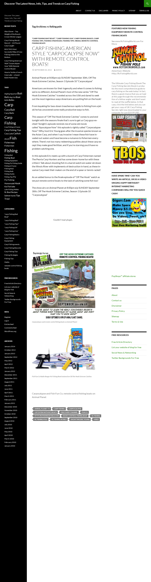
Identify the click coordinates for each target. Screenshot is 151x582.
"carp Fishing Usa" (65, 38)
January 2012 (9, 371)
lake (13, 186)
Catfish (16, 133)
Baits (7, 97)
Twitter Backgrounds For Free (125, 358)
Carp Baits (9, 113)
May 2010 (8, 432)
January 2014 (9, 346)
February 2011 (10, 400)
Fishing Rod (9, 168)
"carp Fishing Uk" (11, 227)
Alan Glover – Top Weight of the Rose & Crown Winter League (12, 34)
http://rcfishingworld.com (47, 416)
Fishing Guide (17, 163)
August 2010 (9, 421)
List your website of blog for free (126, 347)
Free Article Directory (122, 342)
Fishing (11, 150)
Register (7, 317)
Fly (14, 176)
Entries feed (9, 324)
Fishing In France (10, 166)
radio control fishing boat (75, 416)
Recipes (14, 192)
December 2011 (10, 375)
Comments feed (10, 328)
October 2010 (9, 414)
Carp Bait (9, 109)
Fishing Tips (68, 41)
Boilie (6, 100)
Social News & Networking (124, 352)
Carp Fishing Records (12, 248)
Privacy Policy (118, 11)
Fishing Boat (9, 158)
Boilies (11, 100)
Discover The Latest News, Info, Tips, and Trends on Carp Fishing (41, 3)
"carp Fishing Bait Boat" (43, 38)
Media (78, 41)
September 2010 (10, 417)
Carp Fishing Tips (12, 130)
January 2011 (9, 403)
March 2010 (9, 439)
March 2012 (9, 368)
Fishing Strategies (53, 41)
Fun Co (85, 412)
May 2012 (8, 360)
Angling (7, 94)
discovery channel (69, 412)
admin (59, 70)
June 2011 (8, 389)
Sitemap (132, 11)
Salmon (7, 195)
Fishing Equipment (11, 161)
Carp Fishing (59, 409)
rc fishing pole (41, 419)
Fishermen (9, 145)
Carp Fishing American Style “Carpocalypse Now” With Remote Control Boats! (65, 56)
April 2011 (8, 392)
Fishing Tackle (9, 174)
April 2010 (8, 435)
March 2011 (9, 396)
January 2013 (9, 353)
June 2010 (8, 428)
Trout (7, 199)
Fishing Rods (8, 171)
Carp (8, 104)
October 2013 (9, 350)
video (96, 419)
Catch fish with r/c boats (46, 412)
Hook (17, 183)
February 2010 (10, 442)
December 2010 (10, 407)
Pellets (16, 189)
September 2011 (10, 378)
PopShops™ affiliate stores (124, 276)
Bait (19, 93)
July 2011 (8, 385)
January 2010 (9, 446)
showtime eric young (80, 419)
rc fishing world (59, 419)
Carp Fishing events (11, 244)
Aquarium (13, 94)
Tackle (13, 196)
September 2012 (10, 357)
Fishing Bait (8, 155)
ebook (6, 139)
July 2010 (8, 424)
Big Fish (12, 97)
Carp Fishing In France (12, 127)
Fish (13, 138)
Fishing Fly (8, 163)
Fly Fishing (9, 180)
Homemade (9, 183)
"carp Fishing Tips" (11, 224)
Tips (18, 195)
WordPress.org (10, 331)
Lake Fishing (8, 189)
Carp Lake (8, 133)
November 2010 (10, 410)
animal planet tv (42, 409)
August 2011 (9, 382)
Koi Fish (7, 186)
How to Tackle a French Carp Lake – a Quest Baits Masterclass (13, 75)
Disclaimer (103, 11)
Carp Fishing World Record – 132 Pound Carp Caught (12, 43)
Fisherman (9, 142)
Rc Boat (7, 192)
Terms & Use (144, 11)
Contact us (90, 11)
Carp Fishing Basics (83, 38)
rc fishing (96, 416)
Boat (18, 97)
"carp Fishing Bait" (11, 220)
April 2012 (8, 364)
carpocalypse (75, 409)
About (78, 11)
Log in (6, 321)
